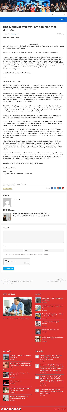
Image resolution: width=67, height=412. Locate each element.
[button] (33, 19)
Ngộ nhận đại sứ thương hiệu (50, 329)
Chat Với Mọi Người (7, 188)
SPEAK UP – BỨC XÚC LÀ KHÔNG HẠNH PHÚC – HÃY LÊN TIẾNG (50, 378)
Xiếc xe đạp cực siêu (16, 381)
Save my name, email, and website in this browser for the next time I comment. (27, 254)
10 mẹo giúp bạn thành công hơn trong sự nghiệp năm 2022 (31, 213)
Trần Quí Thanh (62, 409)
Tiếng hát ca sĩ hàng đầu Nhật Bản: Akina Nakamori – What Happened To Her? (20, 365)
